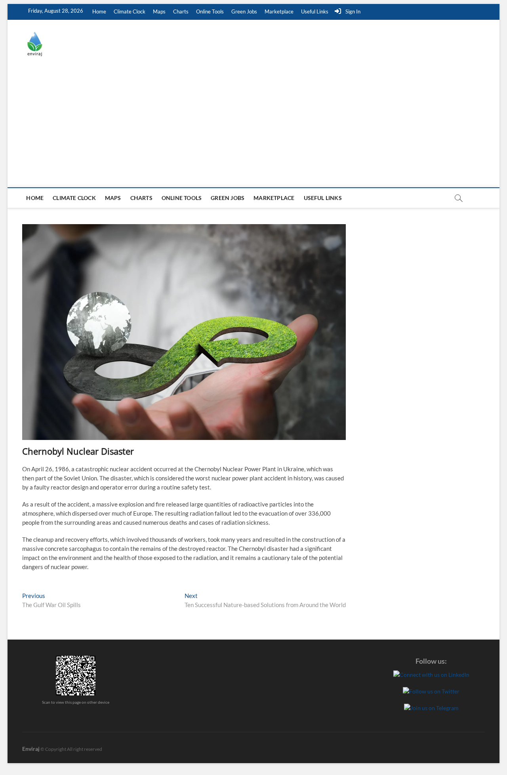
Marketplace (279, 11)
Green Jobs (244, 11)
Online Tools (210, 11)
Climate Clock (129, 11)
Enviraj (31, 748)
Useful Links (314, 11)
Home (99, 11)
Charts (181, 11)
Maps (159, 11)
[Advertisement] (253, 127)
